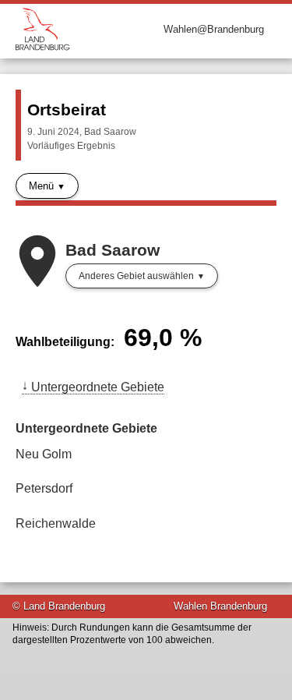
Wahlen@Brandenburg (214, 29)
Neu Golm (44, 454)
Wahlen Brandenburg (220, 606)
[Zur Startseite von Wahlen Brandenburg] (81, 29)
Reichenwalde (56, 523)
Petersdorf (44, 488)
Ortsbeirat (66, 109)
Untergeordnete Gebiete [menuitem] (97, 387)
